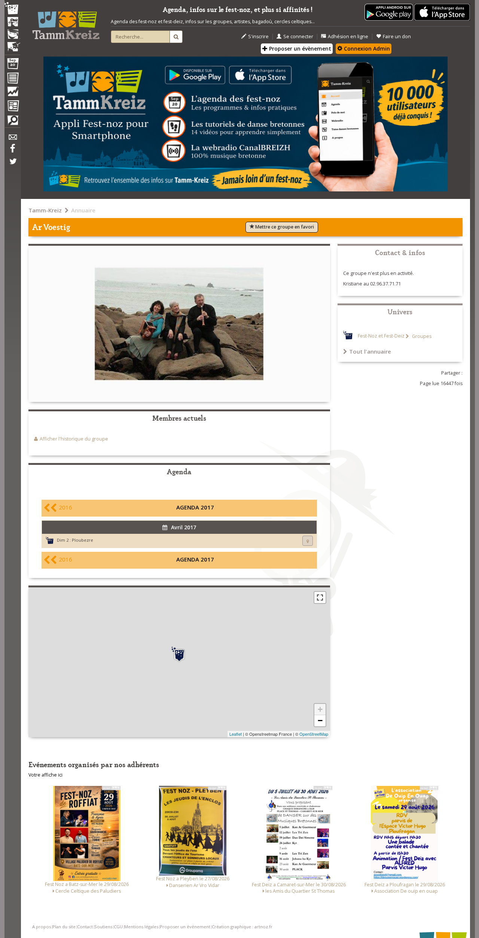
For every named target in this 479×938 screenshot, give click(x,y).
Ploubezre (82, 540)
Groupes (421, 336)
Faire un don (397, 36)
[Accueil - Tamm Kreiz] (66, 22)
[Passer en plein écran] (320, 597)
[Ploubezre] (179, 654)
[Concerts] (12, 22)
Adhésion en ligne (348, 36)
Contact (85, 926)
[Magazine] (12, 107)
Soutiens (103, 926)
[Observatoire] (12, 93)
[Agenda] (12, 65)
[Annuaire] (12, 79)
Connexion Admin (366, 48)
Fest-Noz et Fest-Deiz (381, 336)
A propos (41, 926)
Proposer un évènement (299, 48)
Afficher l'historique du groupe (74, 439)
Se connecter (298, 36)
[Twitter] (12, 165)
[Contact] (12, 139)
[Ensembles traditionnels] (12, 43)
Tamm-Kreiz (45, 210)
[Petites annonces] (12, 122)
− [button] (320, 720)
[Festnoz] (12, 9)
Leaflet (235, 734)
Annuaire (83, 210)
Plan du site (64, 926)
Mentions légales (141, 926)
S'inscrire (258, 36)
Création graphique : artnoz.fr (242, 926)
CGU (118, 926)
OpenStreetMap (313, 734)
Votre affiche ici (45, 775)
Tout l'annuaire (370, 351)
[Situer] (307, 541)
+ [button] (320, 709)
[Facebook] (12, 151)
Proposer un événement (185, 926)
